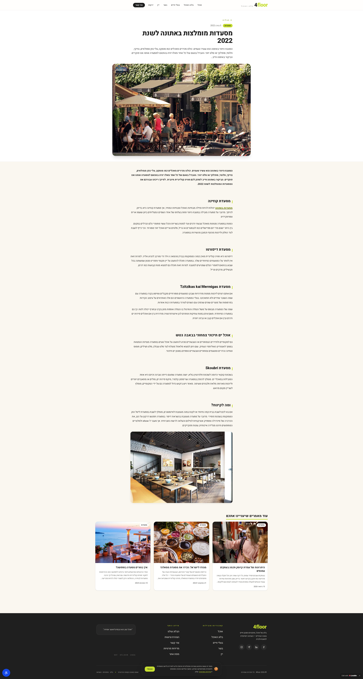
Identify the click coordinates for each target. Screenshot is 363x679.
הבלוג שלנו (173, 631)
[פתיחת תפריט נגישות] (6, 673)
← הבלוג (228, 20)
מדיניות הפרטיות (205, 672)
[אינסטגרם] (241, 647)
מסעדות (228, 25)
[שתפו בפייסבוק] (264, 647)
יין (158, 5)
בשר (165, 5)
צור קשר (139, 5)
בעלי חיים (175, 5)
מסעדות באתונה (224, 208)
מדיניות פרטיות (171, 648)
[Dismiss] (359, 675)
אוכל (200, 5)
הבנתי (150, 669)
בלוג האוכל (189, 5)
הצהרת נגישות (172, 637)
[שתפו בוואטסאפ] (249, 647)
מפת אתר (174, 654)
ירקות (150, 5)
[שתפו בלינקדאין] (256, 647)
